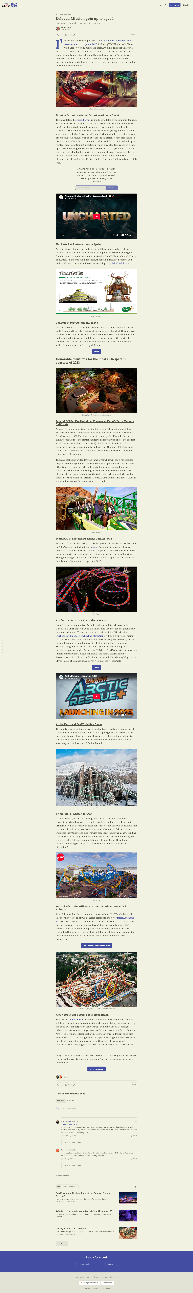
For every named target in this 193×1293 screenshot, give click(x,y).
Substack (85, 1288)
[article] (96, 1199)
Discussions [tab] (73, 1187)
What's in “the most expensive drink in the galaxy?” (84, 1211)
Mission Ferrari (82, 119)
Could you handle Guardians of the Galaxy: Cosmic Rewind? (83, 1194)
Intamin (94, 546)
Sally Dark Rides (120, 263)
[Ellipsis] (136, 1121)
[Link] (53, 115)
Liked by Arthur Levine (70, 1124)
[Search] (160, 5)
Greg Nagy (65, 1121)
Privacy (95, 1277)
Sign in (186, 5)
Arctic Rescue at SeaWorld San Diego (79, 724)
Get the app (107, 1283)
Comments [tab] (61, 1101)
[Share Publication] (165, 5)
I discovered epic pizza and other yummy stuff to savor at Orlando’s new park (85, 1231)
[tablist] (65, 1101)
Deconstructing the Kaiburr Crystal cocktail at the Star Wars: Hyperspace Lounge (83, 1215)
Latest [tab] (64, 1187)
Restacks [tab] (70, 1101)
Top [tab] (58, 1187)
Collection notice (111, 1277)
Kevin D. (64, 1150)
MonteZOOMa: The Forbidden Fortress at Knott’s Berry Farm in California (95, 423)
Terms (101, 1277)
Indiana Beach (76, 1019)
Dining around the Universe (71, 1228)
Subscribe (174, 5)
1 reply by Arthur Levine (72, 1142)
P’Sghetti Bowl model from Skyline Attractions (80, 635)
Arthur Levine (66, 27)
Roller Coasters (63, 14)
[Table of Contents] (2, 646)
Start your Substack (90, 1283)
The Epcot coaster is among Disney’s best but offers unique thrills (81, 1199)
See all (60, 1244)
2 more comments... (63, 1175)
